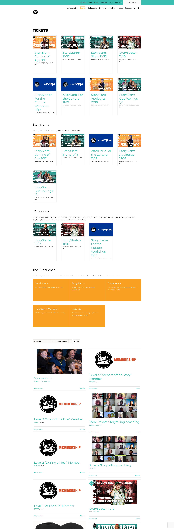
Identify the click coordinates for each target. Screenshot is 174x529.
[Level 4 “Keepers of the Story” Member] (114, 360)
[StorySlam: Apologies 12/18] (101, 79)
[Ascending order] (53, 341)
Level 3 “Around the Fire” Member (58, 419)
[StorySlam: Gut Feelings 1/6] (129, 79)
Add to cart (94, 475)
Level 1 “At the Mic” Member (54, 506)
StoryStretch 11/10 (101, 508)
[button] (138, 8)
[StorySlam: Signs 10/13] (101, 37)
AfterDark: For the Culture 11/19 (73, 98)
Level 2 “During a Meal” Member (57, 462)
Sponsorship (43, 378)
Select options (39, 388)
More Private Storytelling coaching (114, 422)
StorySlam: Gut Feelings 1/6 (128, 98)
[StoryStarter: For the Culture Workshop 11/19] (44, 79)
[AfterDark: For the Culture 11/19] (73, 79)
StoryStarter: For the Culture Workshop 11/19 (43, 102)
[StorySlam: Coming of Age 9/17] (44, 37)
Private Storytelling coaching (110, 465)
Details (83, 388)
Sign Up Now (94, 388)
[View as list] (78, 341)
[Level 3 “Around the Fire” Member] (59, 404)
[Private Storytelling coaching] (114, 449)
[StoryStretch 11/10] (129, 37)
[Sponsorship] (59, 361)
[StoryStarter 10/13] (73, 37)
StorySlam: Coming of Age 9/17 (42, 56)
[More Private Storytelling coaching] (114, 405)
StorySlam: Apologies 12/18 (99, 98)
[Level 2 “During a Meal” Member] (59, 447)
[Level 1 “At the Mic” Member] (59, 491)
